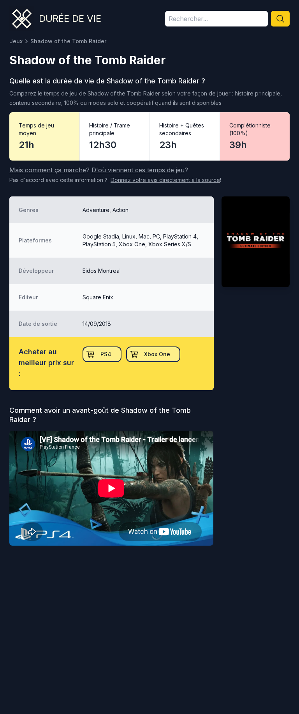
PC (156, 236)
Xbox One (132, 244)
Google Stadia (101, 236)
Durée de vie (70, 18)
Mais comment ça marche (47, 170)
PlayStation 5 (99, 244)
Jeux (16, 41)
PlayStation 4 (180, 236)
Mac (144, 236)
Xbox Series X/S (169, 244)
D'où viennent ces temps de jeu (138, 170)
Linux (128, 236)
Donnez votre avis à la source (165, 180)
